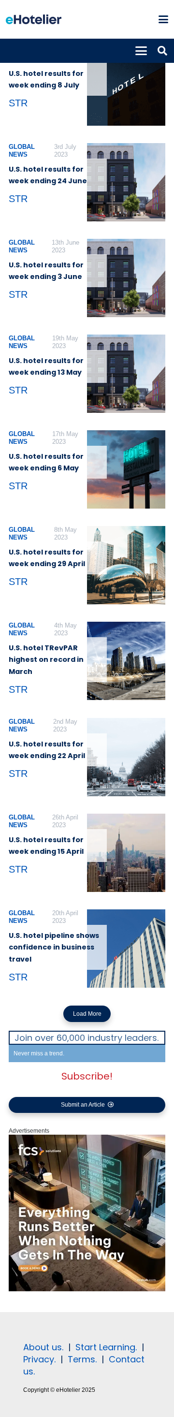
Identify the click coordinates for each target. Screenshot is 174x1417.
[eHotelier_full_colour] (33, 19)
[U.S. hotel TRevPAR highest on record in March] (126, 661)
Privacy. (39, 1359)
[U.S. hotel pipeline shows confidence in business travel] (126, 948)
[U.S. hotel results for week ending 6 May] (126, 469)
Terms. (82, 1359)
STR (18, 103)
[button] (163, 19)
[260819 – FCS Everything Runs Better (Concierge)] (87, 1289)
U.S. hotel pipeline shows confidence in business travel (54, 947)
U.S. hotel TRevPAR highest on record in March (46, 659)
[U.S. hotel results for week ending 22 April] (126, 757)
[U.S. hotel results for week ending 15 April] (126, 853)
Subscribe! (87, 1076)
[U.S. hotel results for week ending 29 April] (126, 565)
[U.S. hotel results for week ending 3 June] (126, 278)
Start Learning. (105, 1347)
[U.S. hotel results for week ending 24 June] (126, 182)
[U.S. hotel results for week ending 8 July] (126, 86)
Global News (22, 150)
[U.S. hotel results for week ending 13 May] (126, 374)
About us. (43, 1347)
